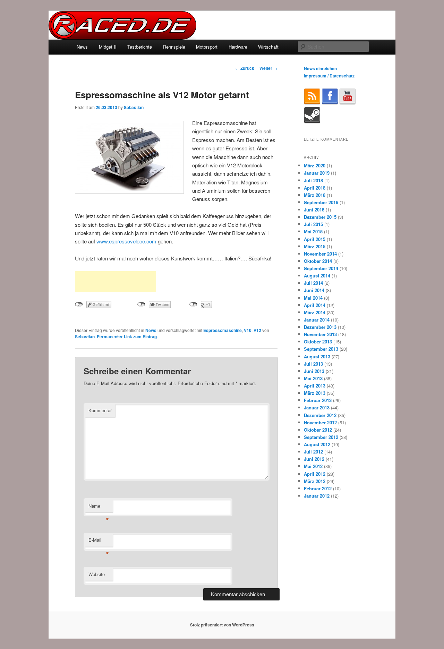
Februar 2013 (318, 400)
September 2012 (321, 437)
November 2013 (320, 334)
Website (96, 574)
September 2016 (321, 202)
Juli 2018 (313, 180)
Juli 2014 (313, 283)
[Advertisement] (115, 281)
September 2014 (321, 268)
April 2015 (314, 239)
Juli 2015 (313, 224)
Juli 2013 (313, 363)
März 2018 (314, 195)
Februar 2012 (318, 488)
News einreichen (320, 68)
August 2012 (317, 444)
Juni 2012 (314, 459)
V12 (257, 330)
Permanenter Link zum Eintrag (127, 336)
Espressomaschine (222, 330)
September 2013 (321, 349)
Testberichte (139, 46)
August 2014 (317, 275)
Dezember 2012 (320, 415)
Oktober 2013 (318, 341)
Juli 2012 (313, 451)
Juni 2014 (314, 290)
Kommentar (100, 410)
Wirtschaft (268, 46)
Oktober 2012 (318, 429)
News (82, 46)
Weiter (268, 68)
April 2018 (314, 187)
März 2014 (314, 312)
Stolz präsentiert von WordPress (222, 625)
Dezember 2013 (320, 327)
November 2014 (320, 253)
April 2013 (314, 385)
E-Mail (98, 541)
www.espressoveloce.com (126, 241)
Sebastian (134, 107)
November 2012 (320, 422)
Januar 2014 (317, 319)
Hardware (238, 46)
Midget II (108, 46)
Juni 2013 (314, 371)
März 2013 (314, 393)
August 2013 (317, 356)
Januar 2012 (317, 495)
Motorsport (206, 46)
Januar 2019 (317, 172)
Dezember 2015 (320, 217)
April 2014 (314, 305)
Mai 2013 (313, 378)
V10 (247, 330)
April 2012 (314, 474)
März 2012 (314, 481)
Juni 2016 (314, 209)
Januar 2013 (317, 407)
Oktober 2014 (318, 261)
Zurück (244, 68)
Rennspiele (174, 46)
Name (98, 507)
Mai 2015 (313, 231)
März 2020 (314, 165)
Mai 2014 (313, 297)
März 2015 (314, 246)
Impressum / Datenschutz (329, 76)
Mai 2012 (313, 466)
